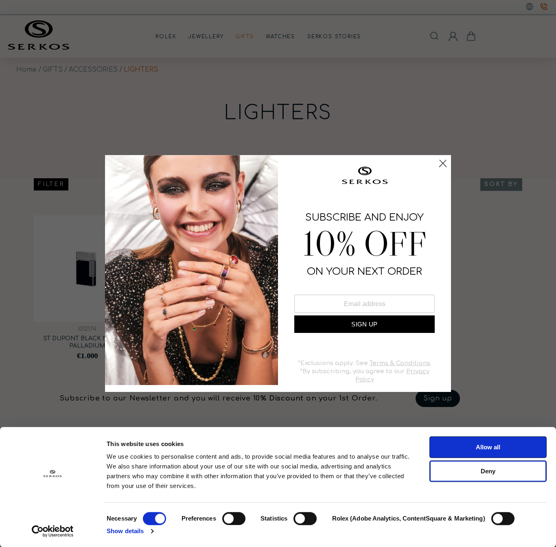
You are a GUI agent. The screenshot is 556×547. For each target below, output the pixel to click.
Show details (125, 530)
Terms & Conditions (400, 363)
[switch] (233, 518)
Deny (488, 471)
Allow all (488, 447)
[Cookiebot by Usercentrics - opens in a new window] (52, 531)
